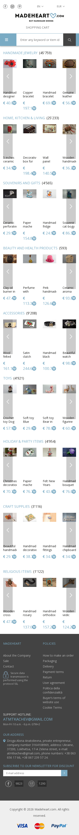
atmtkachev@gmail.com (27, 719)
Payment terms (53, 672)
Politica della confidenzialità (52, 690)
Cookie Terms (52, 707)
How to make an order (58, 655)
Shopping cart (38, 27)
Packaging (50, 661)
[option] (30, 85)
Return (47, 677)
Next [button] (71, 76)
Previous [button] (8, 76)
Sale (6, 661)
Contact (8, 666)
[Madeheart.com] (39, 17)
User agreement (54, 683)
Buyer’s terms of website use (54, 700)
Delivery (48, 666)
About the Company (17, 655)
